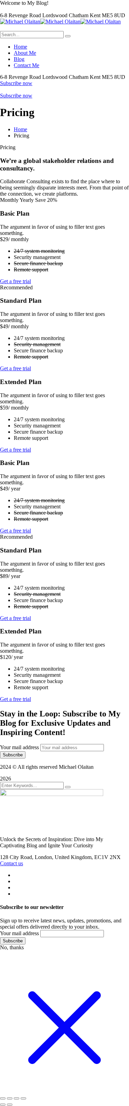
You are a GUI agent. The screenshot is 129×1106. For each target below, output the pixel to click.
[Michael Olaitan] (20, 21)
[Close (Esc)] (23, 1098)
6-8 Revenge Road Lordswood (34, 15)
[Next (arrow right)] (9, 1105)
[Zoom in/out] (3, 1098)
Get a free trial (15, 281)
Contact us (11, 863)
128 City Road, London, (27, 857)
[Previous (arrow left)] (3, 1105)
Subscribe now (16, 83)
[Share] (16, 1098)
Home (20, 129)
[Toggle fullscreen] (9, 1098)
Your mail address (19, 747)
